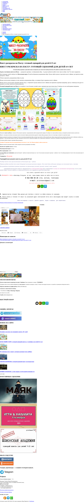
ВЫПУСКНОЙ (5, 5)
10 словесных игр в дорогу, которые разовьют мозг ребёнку (16, 351)
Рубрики (2, 479)
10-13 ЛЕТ (4, 27)
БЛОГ (3, 10)
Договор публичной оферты (6, 492)
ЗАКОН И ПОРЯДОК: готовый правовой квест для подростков (17, 361)
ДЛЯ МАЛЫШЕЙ (6, 24)
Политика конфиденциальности (6, 490)
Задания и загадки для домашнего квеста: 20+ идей (14, 331)
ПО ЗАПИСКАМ (6, 8)
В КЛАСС (4, 7)
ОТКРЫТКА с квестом (7, 9)
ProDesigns (32, 501)
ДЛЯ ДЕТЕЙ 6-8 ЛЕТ (7, 25)
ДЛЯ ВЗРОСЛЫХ (6, 29)
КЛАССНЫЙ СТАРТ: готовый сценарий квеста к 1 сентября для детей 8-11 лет (21, 341)
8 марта (4, 4)
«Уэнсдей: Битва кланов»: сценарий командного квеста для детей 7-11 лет (15, 240)
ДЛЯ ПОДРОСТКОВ (6, 28)
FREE (3, 11)
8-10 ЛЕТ (4, 26)
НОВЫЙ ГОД (5, 2)
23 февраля (4, 3)
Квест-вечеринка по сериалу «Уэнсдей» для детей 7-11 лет (12, 239)
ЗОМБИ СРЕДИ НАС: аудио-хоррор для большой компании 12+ (17, 371)
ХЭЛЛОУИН (5, 1)
